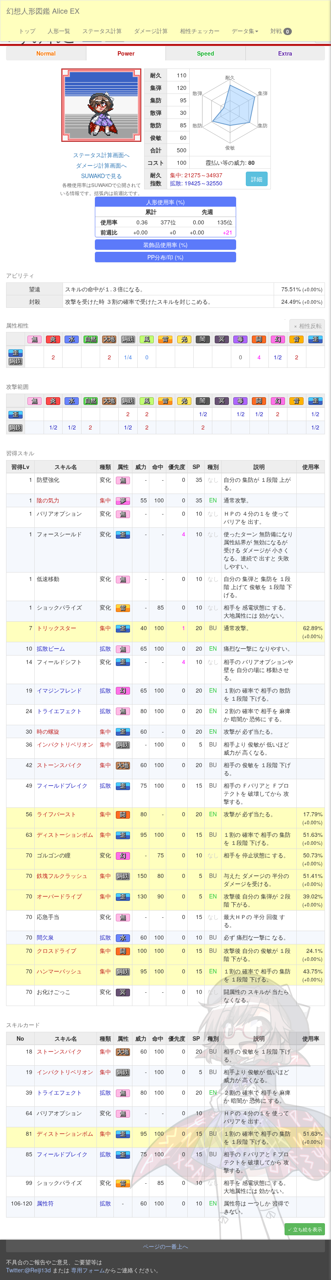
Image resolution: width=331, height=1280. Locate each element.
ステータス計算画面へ (101, 155)
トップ (27, 31)
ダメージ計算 (151, 31)
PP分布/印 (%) (165, 257)
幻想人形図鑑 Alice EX (43, 10)
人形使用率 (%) (165, 202)
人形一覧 (59, 31)
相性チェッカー (200, 31)
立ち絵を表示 (307, 1229)
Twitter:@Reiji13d (28, 1270)
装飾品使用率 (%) (165, 245)
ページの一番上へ (165, 1246)
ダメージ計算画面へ (101, 165)
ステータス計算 (102, 31)
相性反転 (310, 326)
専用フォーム (88, 1270)
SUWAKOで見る (101, 176)
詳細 (256, 179)
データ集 (243, 31)
